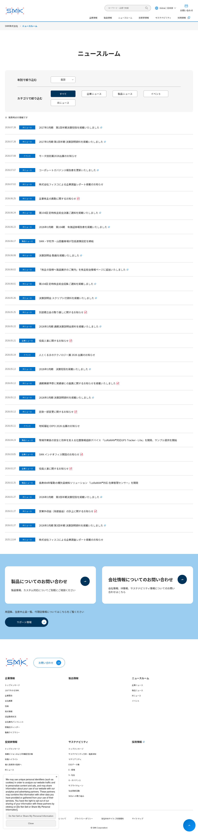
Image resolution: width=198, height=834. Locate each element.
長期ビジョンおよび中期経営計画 (19, 754)
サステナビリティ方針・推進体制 (82, 754)
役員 (7, 706)
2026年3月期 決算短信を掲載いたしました (63, 369)
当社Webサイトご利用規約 (112, 818)
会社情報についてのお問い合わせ (140, 579)
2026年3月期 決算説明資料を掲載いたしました (65, 397)
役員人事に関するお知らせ (54, 340)
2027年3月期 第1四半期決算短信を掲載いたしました (69, 127)
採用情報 (182, 17)
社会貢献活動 (74, 790)
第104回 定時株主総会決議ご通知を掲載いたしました (68, 213)
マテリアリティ (75, 759)
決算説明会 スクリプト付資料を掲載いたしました (66, 298)
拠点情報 (8, 711)
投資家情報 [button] (144, 17)
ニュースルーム (140, 678)
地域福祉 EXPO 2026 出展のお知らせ (59, 426)
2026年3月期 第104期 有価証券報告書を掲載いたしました (73, 227)
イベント (135, 700)
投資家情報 (11, 742)
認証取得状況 (10, 716)
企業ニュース (137, 685)
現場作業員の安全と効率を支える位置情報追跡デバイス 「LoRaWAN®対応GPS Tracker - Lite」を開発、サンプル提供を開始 (108, 440)
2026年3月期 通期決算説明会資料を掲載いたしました (69, 326)
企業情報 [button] (93, 17)
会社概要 (8, 700)
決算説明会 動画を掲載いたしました (59, 255)
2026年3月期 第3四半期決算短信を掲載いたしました (69, 497)
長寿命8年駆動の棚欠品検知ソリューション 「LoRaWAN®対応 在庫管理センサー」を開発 (88, 483)
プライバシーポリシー (83, 818)
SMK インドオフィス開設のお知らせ (59, 454)
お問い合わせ (46, 663)
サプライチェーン (76, 785)
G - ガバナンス (75, 780)
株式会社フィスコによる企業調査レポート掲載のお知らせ (71, 184)
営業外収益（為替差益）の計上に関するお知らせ (66, 511)
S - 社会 (72, 775)
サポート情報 (24, 622)
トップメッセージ (12, 685)
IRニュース (136, 695)
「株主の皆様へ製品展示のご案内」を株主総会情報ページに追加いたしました (82, 269)
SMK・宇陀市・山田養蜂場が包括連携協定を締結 (66, 241)
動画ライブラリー (12, 732)
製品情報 (108, 17)
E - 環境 (72, 769)
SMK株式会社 (11, 25)
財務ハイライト (11, 759)
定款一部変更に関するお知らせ (56, 412)
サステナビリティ (78, 742)
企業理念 (8, 695)
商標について (60, 818)
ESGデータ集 (74, 764)
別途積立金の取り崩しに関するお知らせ (61, 312)
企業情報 (10, 678)
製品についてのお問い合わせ (39, 581)
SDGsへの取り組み (76, 796)
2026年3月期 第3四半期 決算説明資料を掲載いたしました (71, 525)
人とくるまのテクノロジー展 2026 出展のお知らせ (67, 355)
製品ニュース (137, 690)
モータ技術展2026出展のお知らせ (58, 156)
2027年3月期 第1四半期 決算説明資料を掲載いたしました (71, 142)
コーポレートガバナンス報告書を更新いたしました (67, 170)
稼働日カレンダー (12, 727)
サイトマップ (137, 818)
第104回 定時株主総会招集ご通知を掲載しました (66, 284)
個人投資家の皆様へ (13, 764)
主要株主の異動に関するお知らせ (57, 198)
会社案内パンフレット (14, 721)
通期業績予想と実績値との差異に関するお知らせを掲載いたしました (77, 383)
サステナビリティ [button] (163, 17)
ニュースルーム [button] (125, 17)
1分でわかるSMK (12, 690)
